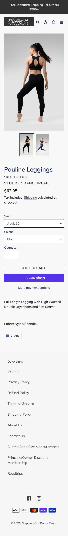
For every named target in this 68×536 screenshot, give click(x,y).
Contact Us (16, 436)
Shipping (30, 197)
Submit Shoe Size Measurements (33, 447)
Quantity (10, 247)
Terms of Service (21, 403)
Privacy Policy (19, 382)
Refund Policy (18, 393)
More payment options (34, 287)
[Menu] (62, 21)
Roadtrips (15, 473)
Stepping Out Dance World (39, 523)
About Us (15, 425)
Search (13, 371)
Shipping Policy (20, 414)
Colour (8, 232)
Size (7, 216)
